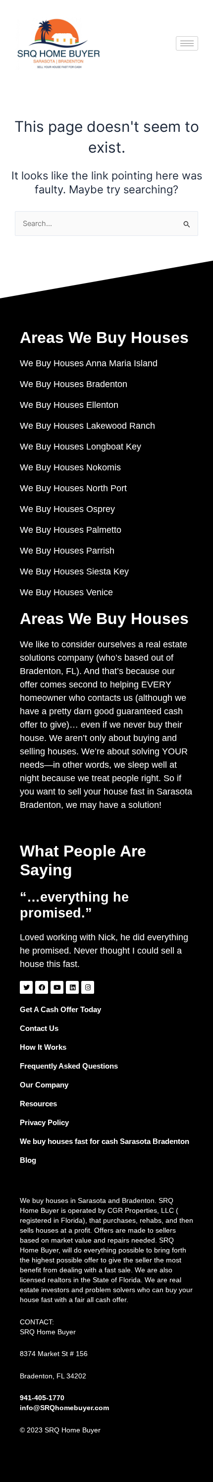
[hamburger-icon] (187, 43)
